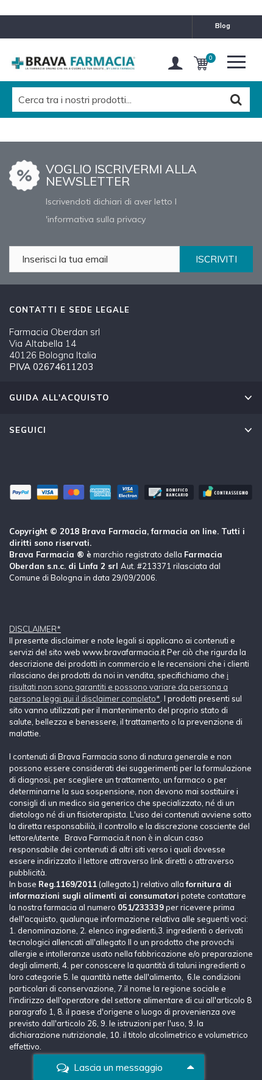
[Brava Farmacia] (73, 63)
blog (222, 25)
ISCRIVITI (216, 259)
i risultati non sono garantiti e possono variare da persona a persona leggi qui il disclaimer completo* (118, 686)
